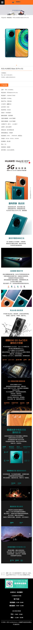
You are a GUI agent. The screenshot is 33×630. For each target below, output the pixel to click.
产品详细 (4, 85)
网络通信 (9, 17)
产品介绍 (3, 17)
